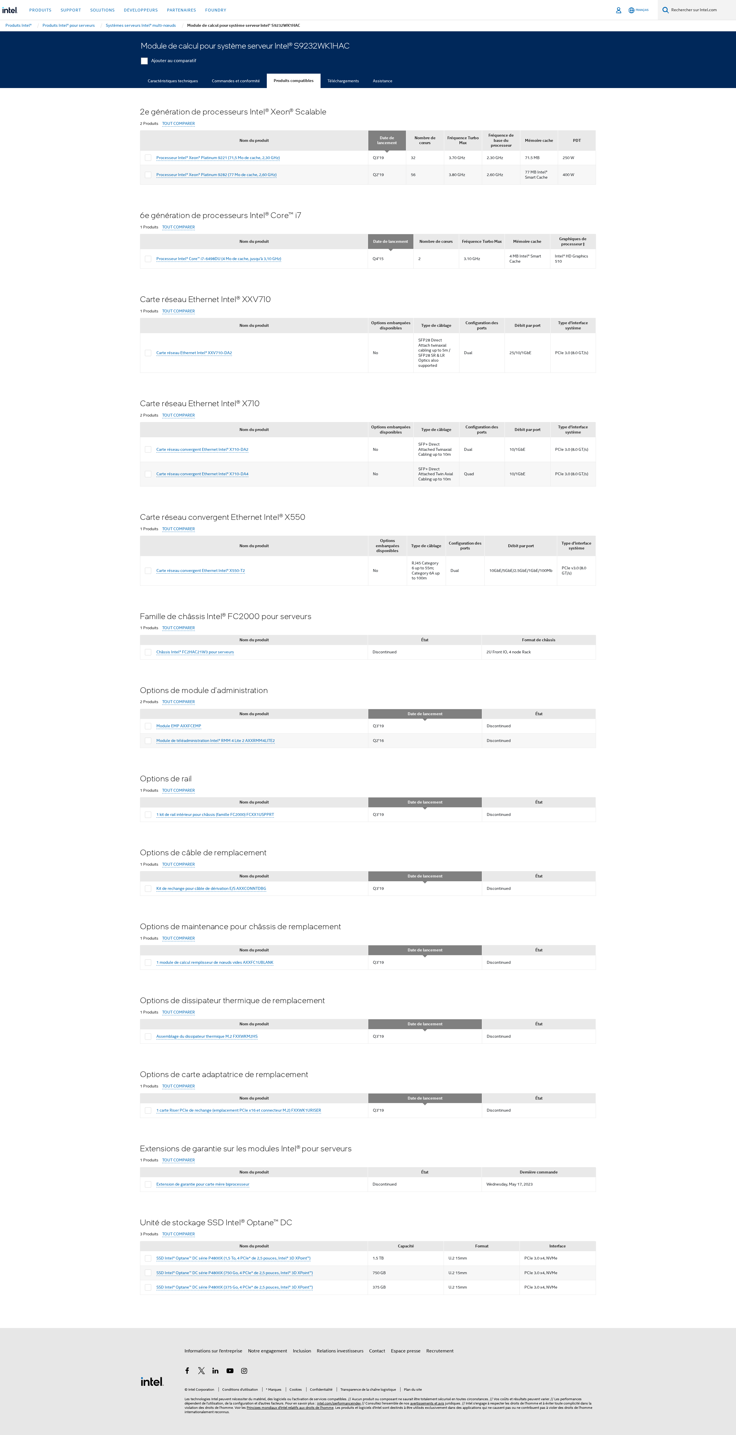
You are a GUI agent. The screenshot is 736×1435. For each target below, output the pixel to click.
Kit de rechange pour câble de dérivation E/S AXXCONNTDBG (211, 888)
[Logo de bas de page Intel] (152, 1381)
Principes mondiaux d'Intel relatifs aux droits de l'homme (290, 1407)
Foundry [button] (216, 10)
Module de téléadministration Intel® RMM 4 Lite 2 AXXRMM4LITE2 (215, 740)
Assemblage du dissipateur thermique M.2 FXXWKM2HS (207, 1036)
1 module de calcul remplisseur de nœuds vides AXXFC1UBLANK (214, 962)
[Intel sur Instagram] (244, 1372)
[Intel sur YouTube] (230, 1372)
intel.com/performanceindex (339, 1403)
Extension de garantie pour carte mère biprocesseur (202, 1184)
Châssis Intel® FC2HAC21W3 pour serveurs (195, 651)
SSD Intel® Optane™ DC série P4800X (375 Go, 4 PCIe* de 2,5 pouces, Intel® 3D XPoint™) (234, 1287)
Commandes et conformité (236, 80)
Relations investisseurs (340, 1351)
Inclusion (302, 1351)
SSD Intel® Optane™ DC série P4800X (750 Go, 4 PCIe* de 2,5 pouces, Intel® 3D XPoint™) (234, 1272)
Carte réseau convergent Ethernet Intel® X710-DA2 (202, 449)
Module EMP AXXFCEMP (178, 725)
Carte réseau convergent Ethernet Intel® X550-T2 (200, 570)
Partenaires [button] (181, 10)
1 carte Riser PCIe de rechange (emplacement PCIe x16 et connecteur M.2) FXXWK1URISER (238, 1110)
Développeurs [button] (141, 10)
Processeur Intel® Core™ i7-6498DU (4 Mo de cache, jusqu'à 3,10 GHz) (218, 258)
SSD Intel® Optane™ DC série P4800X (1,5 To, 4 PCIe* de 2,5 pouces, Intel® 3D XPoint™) (233, 1258)
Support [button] (71, 10)
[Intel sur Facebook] (187, 1372)
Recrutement (440, 1351)
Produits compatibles (294, 80)
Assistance (382, 80)
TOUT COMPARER (178, 123)
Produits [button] (40, 10)
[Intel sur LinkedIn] (216, 1372)
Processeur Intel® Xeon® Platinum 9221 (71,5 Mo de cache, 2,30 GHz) (218, 157)
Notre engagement (267, 1351)
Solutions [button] (102, 10)
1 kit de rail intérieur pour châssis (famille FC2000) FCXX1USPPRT (215, 814)
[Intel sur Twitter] (201, 1372)
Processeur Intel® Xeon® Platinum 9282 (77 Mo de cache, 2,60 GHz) (216, 174)
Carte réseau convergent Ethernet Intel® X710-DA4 (202, 473)
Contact (377, 1351)
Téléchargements (343, 80)
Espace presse (406, 1351)
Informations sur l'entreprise (213, 1351)
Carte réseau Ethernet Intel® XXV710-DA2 (194, 352)
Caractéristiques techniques (173, 80)
